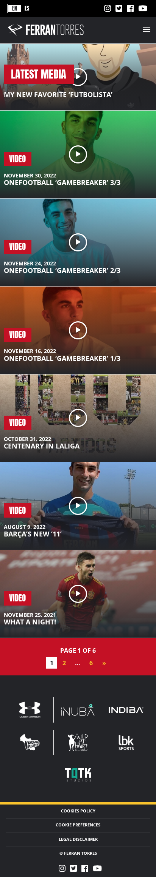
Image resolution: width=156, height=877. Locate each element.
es (27, 8)
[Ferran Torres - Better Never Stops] (50, 36)
